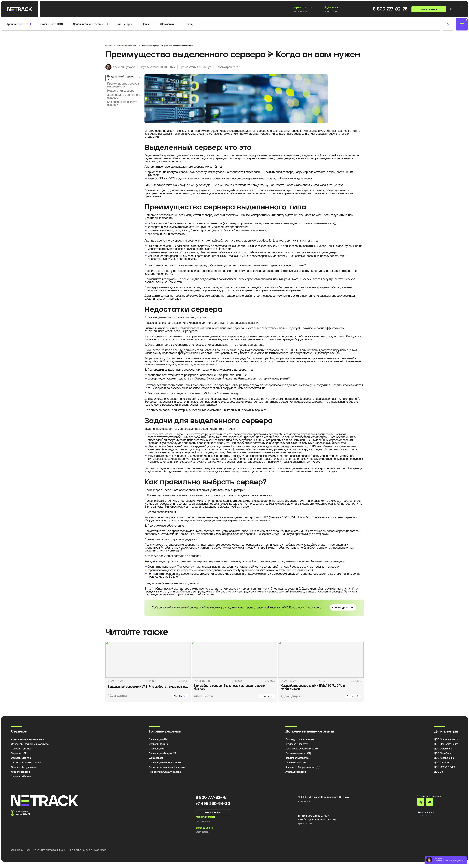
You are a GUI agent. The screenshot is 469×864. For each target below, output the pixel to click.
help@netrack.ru (302, 7)
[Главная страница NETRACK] (19, 9)
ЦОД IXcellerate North (446, 739)
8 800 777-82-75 (390, 9)
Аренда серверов (17, 24)
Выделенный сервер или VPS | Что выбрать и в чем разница (148, 686)
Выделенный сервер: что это (123, 78)
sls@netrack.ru (332, 7)
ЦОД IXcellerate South (446, 744)
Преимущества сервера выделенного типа (123, 85)
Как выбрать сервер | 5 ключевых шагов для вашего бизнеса (229, 687)
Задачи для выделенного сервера (123, 96)
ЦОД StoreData (442, 753)
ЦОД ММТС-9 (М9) (444, 767)
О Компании (166, 24)
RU (450, 9)
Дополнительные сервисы (89, 24)
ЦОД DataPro (441, 762)
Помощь (189, 24)
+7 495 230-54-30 (213, 804)
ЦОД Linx (439, 771)
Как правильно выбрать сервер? (122, 103)
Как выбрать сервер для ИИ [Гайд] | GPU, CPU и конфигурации (313, 687)
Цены (145, 24)
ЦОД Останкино (443, 748)
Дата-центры (124, 24)
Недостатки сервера (120, 90)
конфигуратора (342, 607)
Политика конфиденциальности (88, 849)
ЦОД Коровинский (444, 757)
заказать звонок (428, 9)
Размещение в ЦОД (50, 24)
